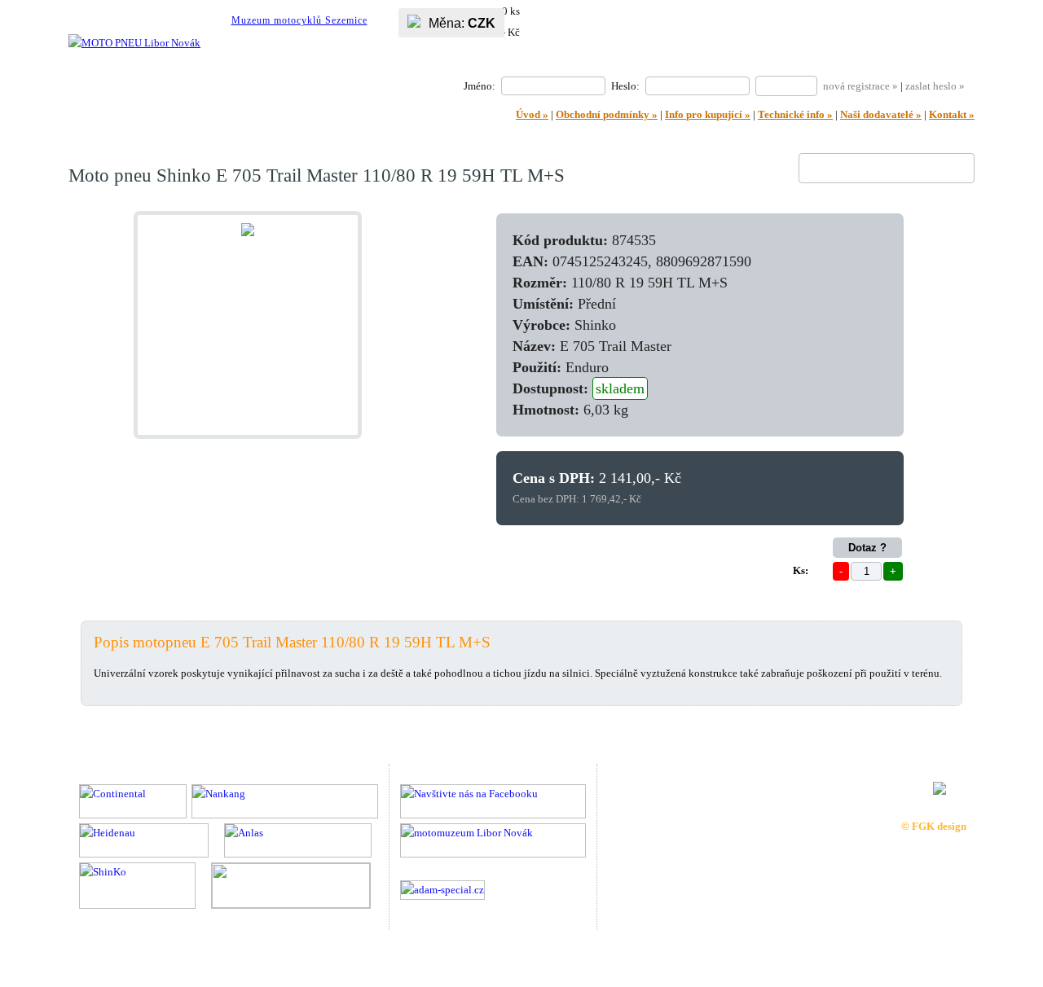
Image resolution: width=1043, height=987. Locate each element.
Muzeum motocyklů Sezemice (299, 20)
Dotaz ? (867, 548)
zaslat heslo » (935, 86)
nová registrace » (860, 86)
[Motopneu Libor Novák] (134, 43)
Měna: (462, 23)
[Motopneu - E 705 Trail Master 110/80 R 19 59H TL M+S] (247, 232)
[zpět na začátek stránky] (1000, 916)
